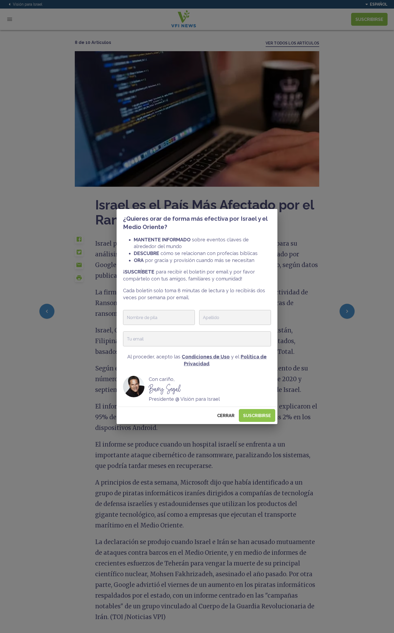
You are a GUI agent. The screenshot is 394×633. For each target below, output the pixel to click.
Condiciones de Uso (206, 356)
